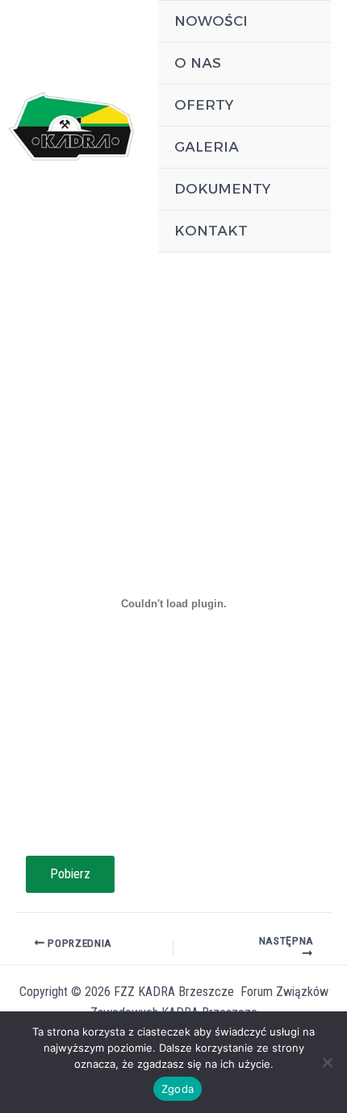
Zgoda (177, 1088)
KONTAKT (211, 231)
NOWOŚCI (211, 21)
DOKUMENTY (222, 189)
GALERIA (206, 147)
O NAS (197, 63)
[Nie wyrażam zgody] (327, 1062)
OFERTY (203, 105)
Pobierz (70, 874)
